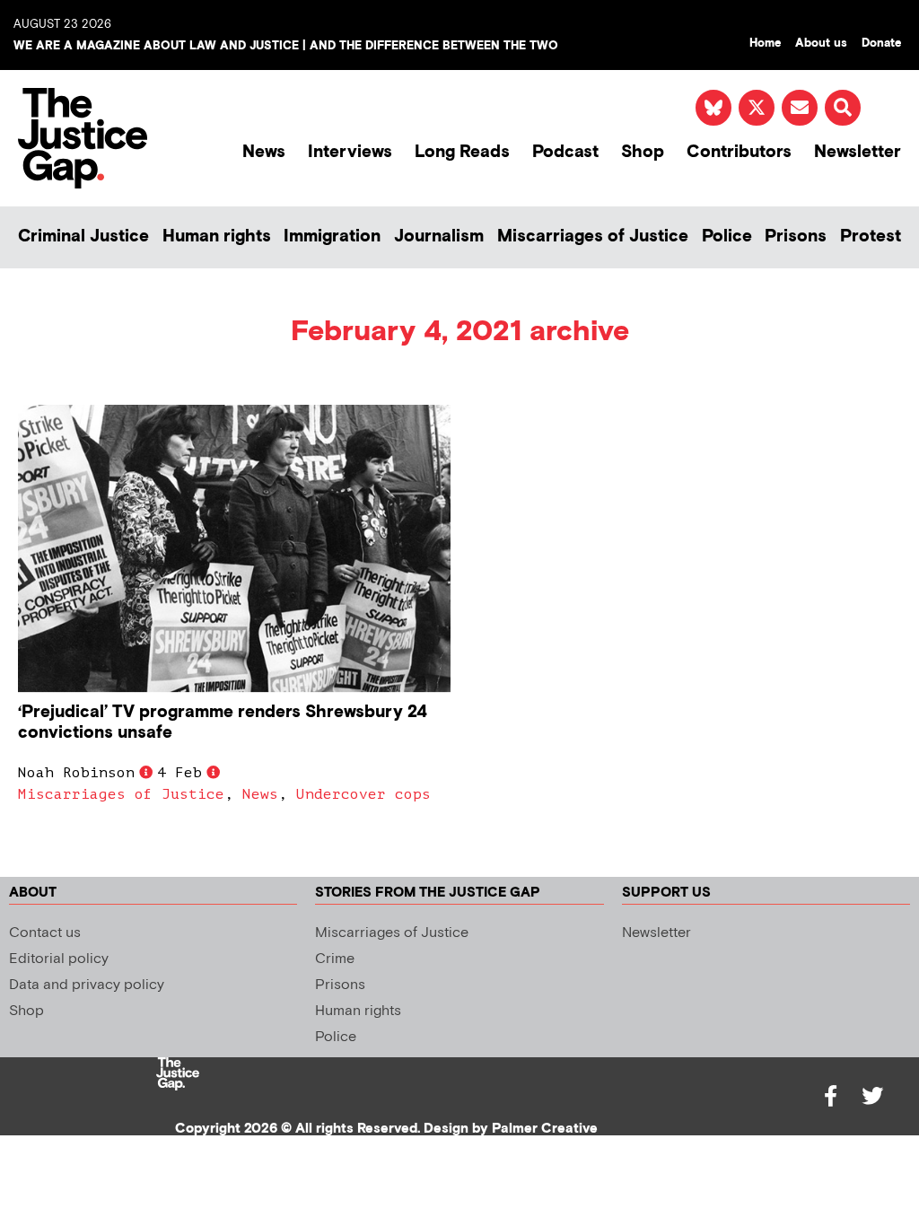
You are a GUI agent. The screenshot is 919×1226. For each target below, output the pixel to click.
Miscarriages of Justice (592, 236)
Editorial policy (59, 959)
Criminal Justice (83, 236)
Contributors (739, 152)
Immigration (332, 236)
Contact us (45, 933)
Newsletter (857, 152)
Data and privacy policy (86, 985)
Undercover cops (363, 794)
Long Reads (462, 152)
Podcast (565, 152)
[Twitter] (872, 1096)
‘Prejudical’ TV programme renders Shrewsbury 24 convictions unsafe (222, 722)
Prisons (796, 236)
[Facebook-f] (831, 1096)
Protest (870, 236)
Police (727, 236)
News (263, 152)
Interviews (350, 152)
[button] (842, 107)
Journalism (439, 236)
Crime (334, 959)
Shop (642, 152)
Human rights (216, 236)
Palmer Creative (545, 1128)
